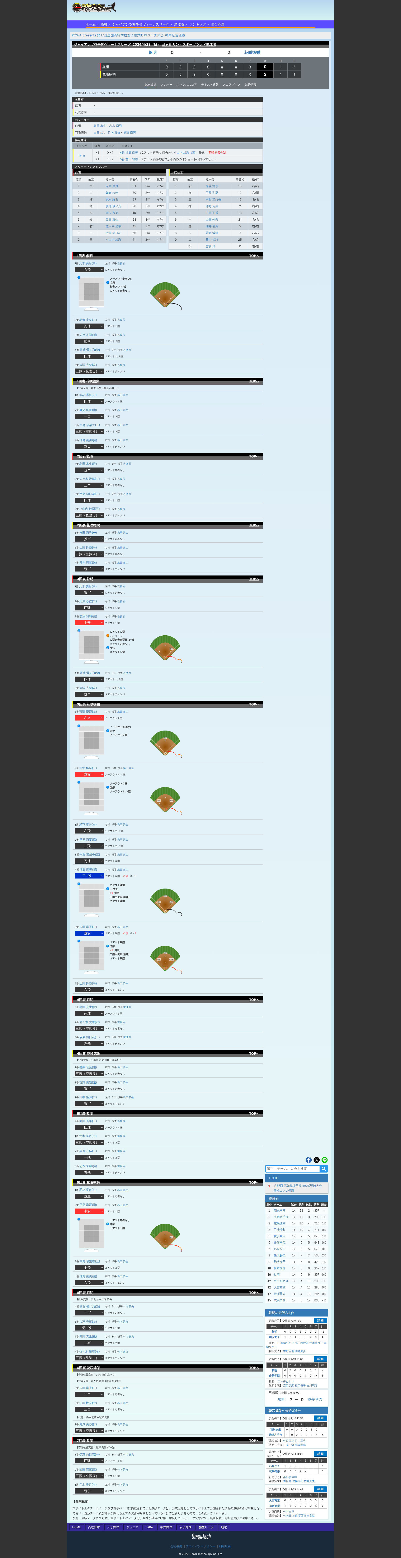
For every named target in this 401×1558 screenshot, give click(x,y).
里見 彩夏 (212, 192)
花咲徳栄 (252, 52)
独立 (206, 1527)
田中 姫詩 (212, 239)
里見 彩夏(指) (88, 410)
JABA (149, 1527)
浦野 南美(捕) (88, 440)
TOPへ (254, 256)
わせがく (280, 1249)
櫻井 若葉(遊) (88, 562)
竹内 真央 (114, 132)
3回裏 (81, 156)
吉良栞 (287, 1481)
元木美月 (314, 1343)
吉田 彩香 (212, 212)
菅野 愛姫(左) (88, 711)
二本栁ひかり (286, 1343)
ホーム (91, 24)
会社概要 (176, 1546)
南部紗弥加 (290, 1477)
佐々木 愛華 (113, 226)
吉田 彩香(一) (88, 532)
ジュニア (132, 1527)
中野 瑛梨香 (213, 199)
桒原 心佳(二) (88, 601)
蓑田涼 (290, 1444)
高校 (104, 24)
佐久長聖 (280, 1255)
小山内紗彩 (301, 1343)
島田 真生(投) (88, 463)
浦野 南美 (129, 132)
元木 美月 (112, 186)
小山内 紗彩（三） (186, 152)
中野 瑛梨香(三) (90, 425)
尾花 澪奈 (212, 186)
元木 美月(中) (88, 263)
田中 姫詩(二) (88, 768)
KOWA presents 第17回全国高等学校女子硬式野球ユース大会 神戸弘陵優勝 (128, 35)
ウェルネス (281, 1281)
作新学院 (280, 1243)
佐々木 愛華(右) (89, 478)
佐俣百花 (288, 1440)
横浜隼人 (280, 1236)
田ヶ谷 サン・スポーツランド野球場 (189, 44)
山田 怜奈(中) (88, 547)
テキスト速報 (210, 84)
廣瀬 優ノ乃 (113, 206)
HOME (76, 1527)
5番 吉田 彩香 (129, 159)
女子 (185, 1527)
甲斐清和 (280, 1230)
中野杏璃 (288, 1351)
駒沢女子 (280, 1262)
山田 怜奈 (212, 219)
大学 (113, 1527)
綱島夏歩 (300, 1351)
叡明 (153, 52)
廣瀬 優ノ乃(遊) (90, 349)
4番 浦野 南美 (129, 152)
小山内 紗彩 (113, 239)
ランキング (197, 24)
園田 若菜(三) (88, 1121)
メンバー (166, 84)
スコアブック (231, 84)
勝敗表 (179, 24)
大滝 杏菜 (112, 212)
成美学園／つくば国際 (288, 1300)
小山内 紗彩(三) (89, 508)
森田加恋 (288, 1385)
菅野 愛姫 (212, 233)
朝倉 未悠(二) (88, 319)
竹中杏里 (288, 1511)
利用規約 (225, 1546)
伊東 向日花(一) (89, 494)
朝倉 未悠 (112, 192)
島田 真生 (100, 125)
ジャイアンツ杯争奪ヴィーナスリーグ (140, 24)
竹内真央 (300, 1440)
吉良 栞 (98, 132)
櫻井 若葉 (212, 226)
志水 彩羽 (115, 125)
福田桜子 (300, 1385)
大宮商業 (280, 1287)
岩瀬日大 (280, 1294)
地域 (224, 1527)
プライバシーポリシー (200, 1546)
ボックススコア (186, 84)
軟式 (166, 1527)
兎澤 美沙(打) (88, 1424)
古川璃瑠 (312, 1385)
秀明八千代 (281, 1217)
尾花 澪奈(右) (88, 395)
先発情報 (250, 84)
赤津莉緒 (300, 1444)
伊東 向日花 (113, 233)
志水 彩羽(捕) (88, 335)
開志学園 (280, 1210)
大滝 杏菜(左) (88, 364)
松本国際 (280, 1268)
